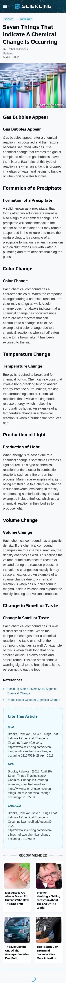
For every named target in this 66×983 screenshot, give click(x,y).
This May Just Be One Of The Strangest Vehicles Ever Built (17, 952)
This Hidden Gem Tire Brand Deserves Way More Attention (47, 952)
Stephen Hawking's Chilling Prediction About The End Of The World (48, 900)
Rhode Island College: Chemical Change (33, 699)
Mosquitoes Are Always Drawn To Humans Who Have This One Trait (17, 898)
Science (8, 19)
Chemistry (26, 19)
